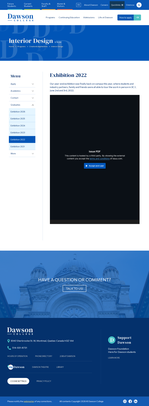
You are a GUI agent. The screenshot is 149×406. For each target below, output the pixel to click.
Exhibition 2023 (18, 132)
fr (78, 5)
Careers (104, 5)
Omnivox (130, 5)
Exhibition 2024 (18, 125)
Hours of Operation (17, 356)
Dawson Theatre (40, 367)
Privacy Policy (44, 381)
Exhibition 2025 (18, 118)
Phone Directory (43, 356)
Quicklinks (116, 5)
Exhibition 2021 (18, 146)
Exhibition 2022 (18, 139)
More (13, 153)
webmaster (29, 401)
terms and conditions (100, 158)
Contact (14, 98)
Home (11, 46)
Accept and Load (96, 166)
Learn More (114, 358)
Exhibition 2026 (18, 111)
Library (60, 367)
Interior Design (57, 46)
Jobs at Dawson (67, 356)
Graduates (15, 104)
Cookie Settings (18, 381)
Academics (16, 91)
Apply (13, 84)
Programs (21, 46)
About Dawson (91, 5)
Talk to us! (74, 288)
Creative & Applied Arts (38, 46)
